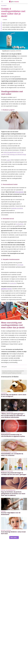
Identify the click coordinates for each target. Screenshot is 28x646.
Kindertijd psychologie (7, 412)
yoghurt (9, 160)
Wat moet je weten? (6, 530)
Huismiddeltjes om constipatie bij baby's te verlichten (12, 454)
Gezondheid (3, 5)
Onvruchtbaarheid (5, 433)
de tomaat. (20, 265)
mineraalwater (19, 192)
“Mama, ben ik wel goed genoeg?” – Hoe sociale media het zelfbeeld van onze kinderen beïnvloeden (13, 415)
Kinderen (3, 511)
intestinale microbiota (17, 208)
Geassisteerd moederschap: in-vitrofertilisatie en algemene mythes (13, 435)
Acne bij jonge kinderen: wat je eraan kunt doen (13, 532)
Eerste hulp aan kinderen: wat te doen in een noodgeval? (13, 395)
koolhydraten (19, 224)
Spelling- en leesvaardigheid (8, 490)
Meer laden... (14, 537)
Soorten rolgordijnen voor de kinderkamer (10, 513)
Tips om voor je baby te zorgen (9, 452)
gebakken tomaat (6, 288)
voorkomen (13, 283)
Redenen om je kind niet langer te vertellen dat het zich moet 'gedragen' (14, 473)
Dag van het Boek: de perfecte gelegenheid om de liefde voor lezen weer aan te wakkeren (13, 493)
